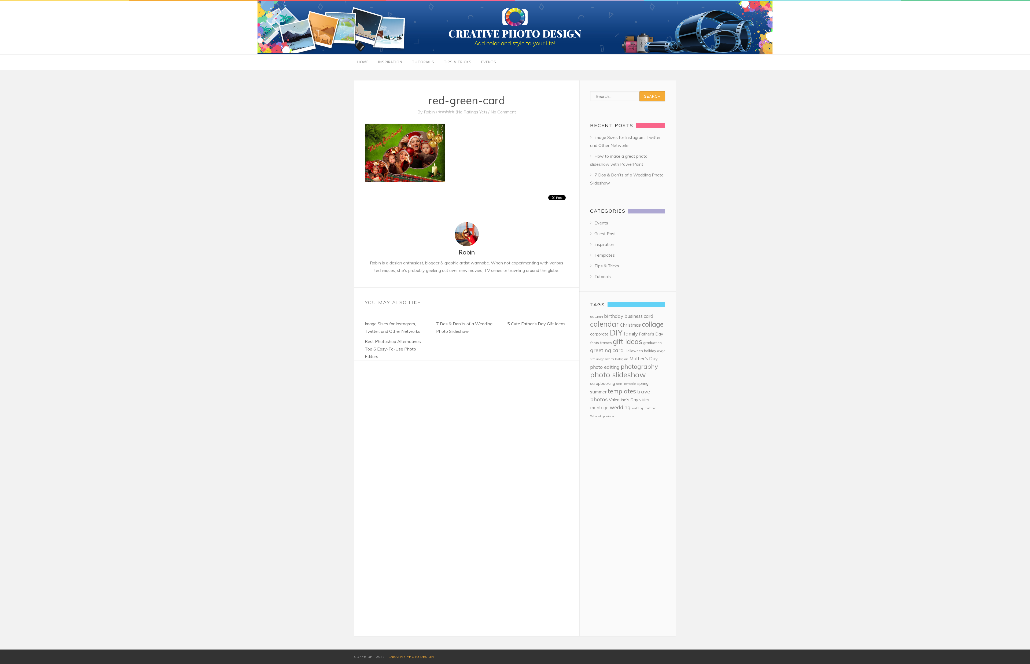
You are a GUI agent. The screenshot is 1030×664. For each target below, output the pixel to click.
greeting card (607, 350)
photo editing (605, 367)
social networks (626, 384)
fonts (594, 342)
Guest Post (605, 233)
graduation (652, 342)
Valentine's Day (623, 399)
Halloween (634, 350)
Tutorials (423, 62)
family (631, 333)
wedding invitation (644, 408)
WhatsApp (597, 416)
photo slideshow (618, 374)
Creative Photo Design (411, 657)
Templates (604, 255)
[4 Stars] (449, 111)
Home (363, 62)
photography (639, 366)
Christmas (630, 325)
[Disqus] (466, 427)
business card (638, 316)
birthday (613, 316)
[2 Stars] (443, 111)
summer (598, 391)
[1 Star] (440, 111)
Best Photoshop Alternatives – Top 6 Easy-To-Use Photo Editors (394, 349)
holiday (650, 350)
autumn (596, 316)
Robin (429, 112)
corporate (599, 334)
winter (610, 416)
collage (653, 324)
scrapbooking (602, 383)
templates (622, 391)
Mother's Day (644, 358)
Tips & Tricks (458, 62)
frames (606, 342)
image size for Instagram (612, 359)
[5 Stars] (452, 111)
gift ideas (627, 341)
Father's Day (651, 334)
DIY (616, 332)
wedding (620, 407)
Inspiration (390, 62)
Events (488, 62)
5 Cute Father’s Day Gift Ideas (536, 323)
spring (643, 383)
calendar (604, 324)
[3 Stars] (446, 111)
